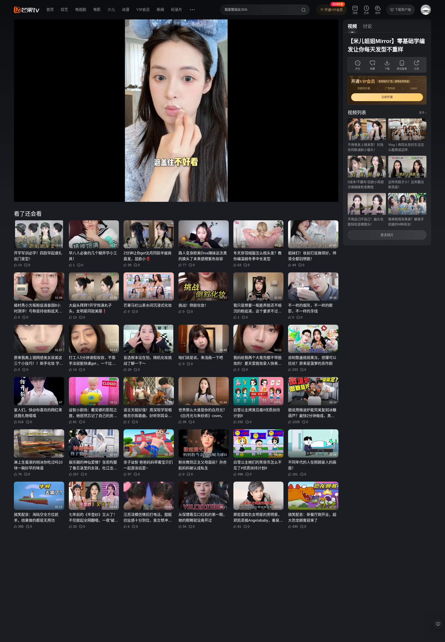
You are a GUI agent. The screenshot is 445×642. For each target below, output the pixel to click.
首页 (50, 10)
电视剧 (80, 10)
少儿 (111, 10)
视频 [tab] (352, 26)
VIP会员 (143, 10)
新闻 (160, 10)
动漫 (125, 10)
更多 (422, 112)
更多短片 (387, 235)
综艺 (64, 10)
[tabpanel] (387, 138)
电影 (97, 10)
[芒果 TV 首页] (26, 9)
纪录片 (176, 10)
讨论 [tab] (367, 26)
